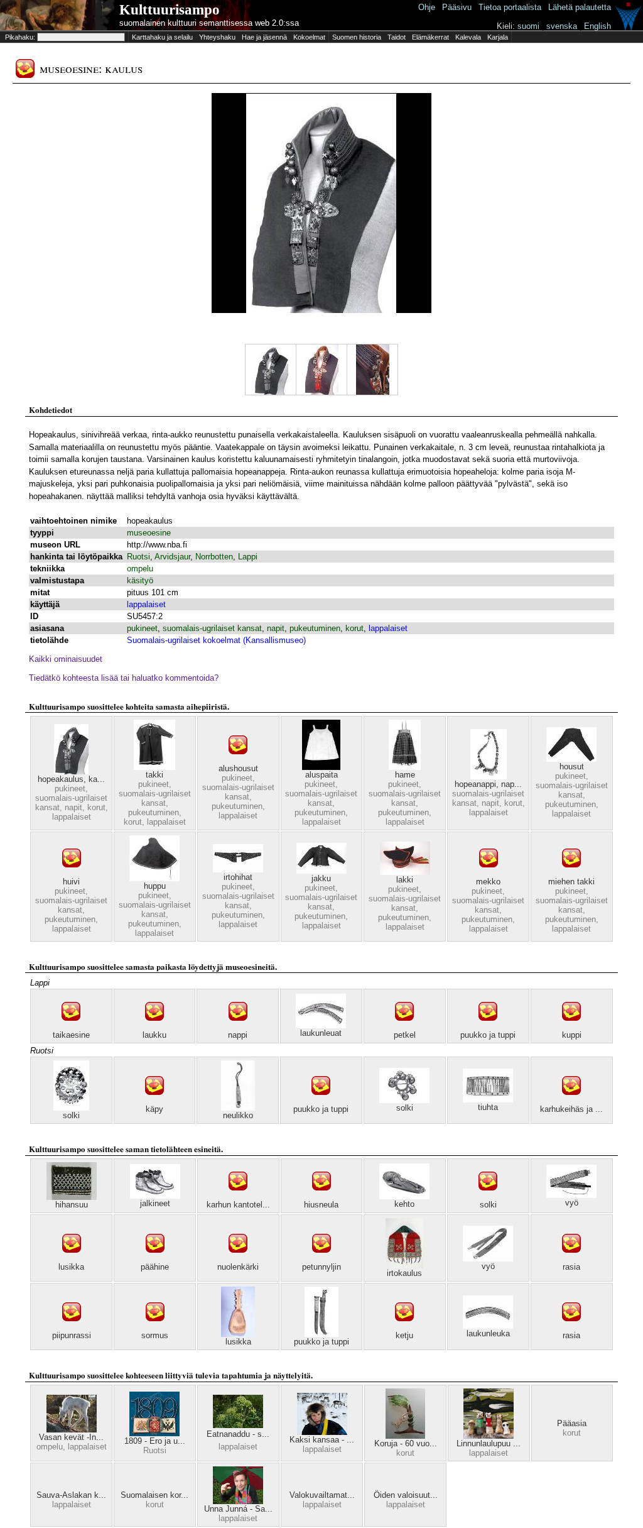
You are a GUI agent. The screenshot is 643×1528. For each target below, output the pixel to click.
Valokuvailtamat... (322, 1495)
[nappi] (238, 1027)
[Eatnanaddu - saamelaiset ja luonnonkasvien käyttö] (238, 1425)
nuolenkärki (238, 1267)
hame (405, 774)
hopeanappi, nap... (488, 784)
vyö (571, 1202)
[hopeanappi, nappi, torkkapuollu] (488, 776)
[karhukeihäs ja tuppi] (571, 1101)
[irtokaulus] (404, 1265)
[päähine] (155, 1259)
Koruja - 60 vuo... (405, 1443)
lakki (404, 879)
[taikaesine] (71, 1027)
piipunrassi (71, 1335)
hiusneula (321, 1204)
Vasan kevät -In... (71, 1437)
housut (571, 766)
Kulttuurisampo (169, 10)
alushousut (238, 768)
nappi (237, 1035)
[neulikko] (238, 1108)
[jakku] (321, 871)
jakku (321, 878)
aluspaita (321, 774)
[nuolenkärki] (238, 1259)
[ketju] (404, 1328)
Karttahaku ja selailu (162, 37)
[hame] (405, 767)
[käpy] (154, 1101)
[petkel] (404, 1027)
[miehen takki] (571, 874)
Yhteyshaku (217, 37)
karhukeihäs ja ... (571, 1109)
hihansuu (71, 1204)
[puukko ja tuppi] (488, 1027)
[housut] (571, 759)
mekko (488, 881)
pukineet (142, 628)
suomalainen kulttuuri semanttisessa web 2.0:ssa (209, 23)
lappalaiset (146, 604)
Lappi (247, 556)
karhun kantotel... (238, 1204)
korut (354, 628)
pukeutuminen (314, 628)
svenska (561, 26)
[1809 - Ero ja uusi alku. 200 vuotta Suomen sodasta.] (154, 1433)
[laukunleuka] (488, 1326)
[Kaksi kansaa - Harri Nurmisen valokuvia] (322, 1432)
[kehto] (404, 1196)
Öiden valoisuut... (406, 1495)
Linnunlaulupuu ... (489, 1443)
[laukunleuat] (321, 1025)
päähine (155, 1267)
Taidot (396, 37)
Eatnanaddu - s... (238, 1434)
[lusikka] (71, 1259)
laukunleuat (321, 1033)
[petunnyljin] (321, 1259)
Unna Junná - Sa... (238, 1509)
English (597, 26)
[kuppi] (571, 1027)
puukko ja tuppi (488, 1035)
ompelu (140, 568)
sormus (154, 1335)
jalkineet (155, 1203)
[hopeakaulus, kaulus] (71, 771)
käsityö (140, 580)
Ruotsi (138, 556)
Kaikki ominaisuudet (65, 659)
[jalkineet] (155, 1196)
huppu (155, 886)
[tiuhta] (488, 1099)
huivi (71, 881)
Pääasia (571, 1423)
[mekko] (488, 874)
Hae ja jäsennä (264, 37)
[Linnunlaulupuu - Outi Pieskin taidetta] (488, 1436)
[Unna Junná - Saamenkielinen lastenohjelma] (238, 1501)
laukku (154, 1035)
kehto (404, 1204)
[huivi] (71, 874)
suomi (528, 26)
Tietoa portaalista (509, 7)
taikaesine (71, 1035)
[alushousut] (238, 761)
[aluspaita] (321, 767)
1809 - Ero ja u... (154, 1441)
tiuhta (488, 1107)
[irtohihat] (238, 869)
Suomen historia (356, 37)
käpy (154, 1109)
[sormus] (155, 1328)
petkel (405, 1035)
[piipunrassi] (71, 1328)
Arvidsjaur (172, 556)
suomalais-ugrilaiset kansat (212, 628)
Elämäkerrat (430, 37)
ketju (404, 1335)
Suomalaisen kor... (154, 1495)
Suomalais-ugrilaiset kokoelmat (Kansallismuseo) (216, 640)
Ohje (426, 7)
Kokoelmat (309, 37)
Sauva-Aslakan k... (71, 1495)
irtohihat (238, 877)
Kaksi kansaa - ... (321, 1439)
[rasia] (571, 1259)
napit (275, 628)
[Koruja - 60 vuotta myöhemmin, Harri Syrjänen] (405, 1436)
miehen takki (571, 881)
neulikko (238, 1115)
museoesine (149, 532)
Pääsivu (457, 7)
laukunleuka (488, 1333)
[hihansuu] (71, 1197)
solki (71, 1115)
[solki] (71, 1108)
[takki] (154, 767)
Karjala (497, 37)
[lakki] (405, 872)
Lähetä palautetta (579, 7)
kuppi (571, 1035)
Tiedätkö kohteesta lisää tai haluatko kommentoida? (124, 678)
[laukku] (154, 1027)
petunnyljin (321, 1267)
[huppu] (154, 878)
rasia (571, 1267)
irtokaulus (404, 1273)
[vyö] (571, 1195)
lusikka (71, 1267)
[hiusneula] (321, 1197)
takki (154, 774)
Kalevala (468, 37)
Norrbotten (214, 556)
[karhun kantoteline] (238, 1197)
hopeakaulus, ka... (71, 779)
